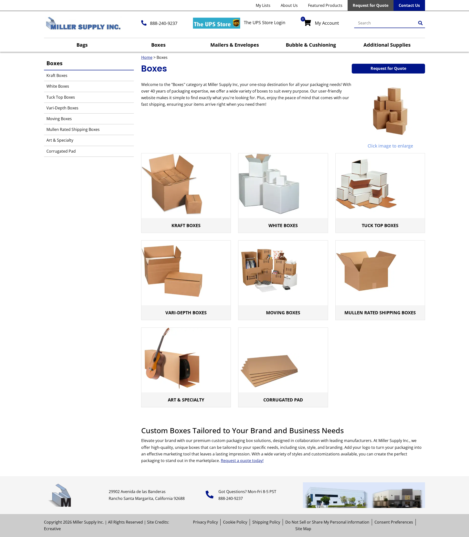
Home (146, 57)
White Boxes (57, 86)
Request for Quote (370, 5)
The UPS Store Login (264, 22)
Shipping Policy (266, 522)
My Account (327, 23)
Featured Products (325, 5)
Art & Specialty (59, 140)
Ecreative (52, 528)
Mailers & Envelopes (234, 45)
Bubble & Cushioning (311, 45)
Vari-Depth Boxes (62, 108)
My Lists (263, 5)
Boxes (158, 45)
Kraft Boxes (56, 75)
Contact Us (409, 5)
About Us (289, 5)
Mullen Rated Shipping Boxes (73, 129)
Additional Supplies (387, 45)
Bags (82, 45)
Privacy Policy (205, 522)
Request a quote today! (242, 460)
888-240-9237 (163, 23)
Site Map (303, 528)
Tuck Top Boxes (60, 97)
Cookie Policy (235, 522)
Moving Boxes (59, 118)
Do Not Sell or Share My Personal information (327, 522)
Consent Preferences (393, 522)
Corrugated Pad (61, 151)
